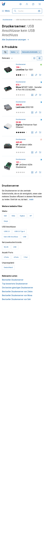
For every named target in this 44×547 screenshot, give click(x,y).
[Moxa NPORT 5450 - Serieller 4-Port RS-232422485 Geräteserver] (22, 89)
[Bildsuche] (39, 11)
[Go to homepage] (3, 4)
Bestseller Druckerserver (12, 280)
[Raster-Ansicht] (34, 58)
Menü (7, 11)
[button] (41, 64)
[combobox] (5, 52)
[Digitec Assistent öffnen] (33, 4)
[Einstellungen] (20, 4)
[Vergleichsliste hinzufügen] (32, 75)
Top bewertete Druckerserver (15, 284)
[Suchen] (15, 11)
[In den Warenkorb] (40, 75)
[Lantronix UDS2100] (22, 107)
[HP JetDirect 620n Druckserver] (22, 166)
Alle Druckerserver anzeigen (14, 39)
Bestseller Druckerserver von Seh (16, 299)
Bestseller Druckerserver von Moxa (17, 295)
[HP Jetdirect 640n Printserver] (22, 146)
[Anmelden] (26, 4)
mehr (31, 199)
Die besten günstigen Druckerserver (17, 287)
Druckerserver (7, 20)
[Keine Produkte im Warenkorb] (40, 4)
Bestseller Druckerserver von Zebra (17, 291)
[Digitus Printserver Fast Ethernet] (22, 126)
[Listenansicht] (39, 58)
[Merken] (36, 75)
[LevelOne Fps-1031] (22, 70)
